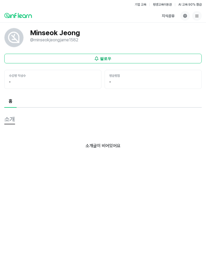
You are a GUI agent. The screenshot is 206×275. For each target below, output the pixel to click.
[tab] (10, 101)
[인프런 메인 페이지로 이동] (18, 15)
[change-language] (185, 16)
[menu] (197, 16)
